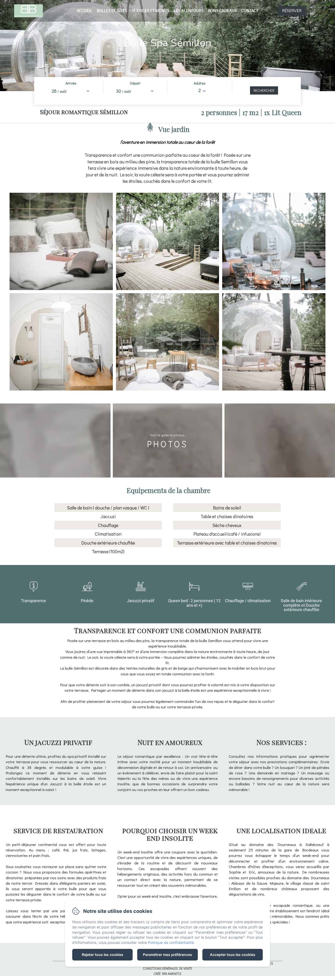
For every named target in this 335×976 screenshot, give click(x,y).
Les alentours (189, 10)
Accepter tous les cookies (232, 954)
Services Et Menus (150, 10)
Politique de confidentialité (171, 942)
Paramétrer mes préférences (167, 954)
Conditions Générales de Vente (167, 968)
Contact (249, 10)
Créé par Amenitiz (167, 973)
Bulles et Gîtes (112, 10)
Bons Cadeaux (222, 10)
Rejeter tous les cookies (102, 954)
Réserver (292, 10)
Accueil (84, 10)
